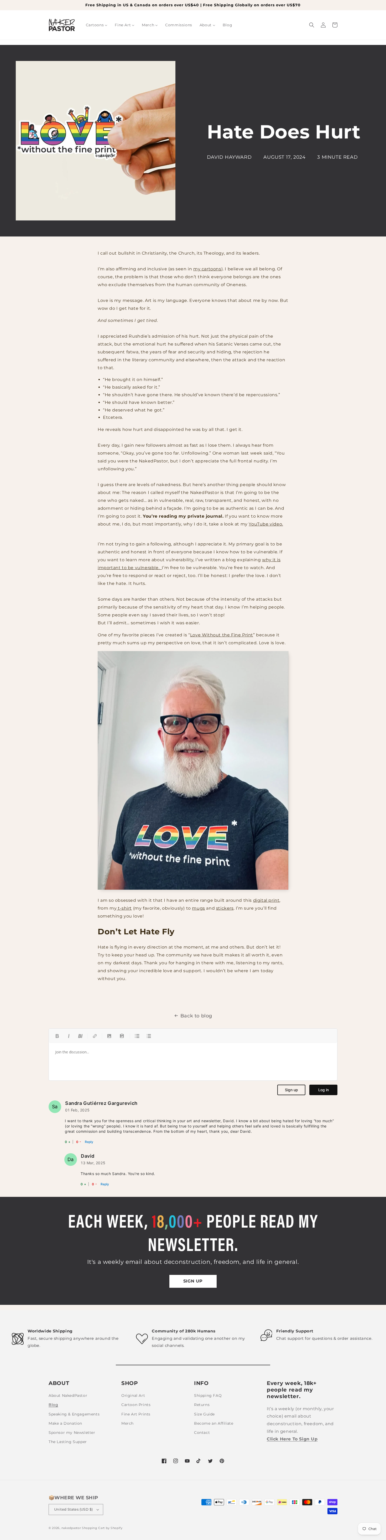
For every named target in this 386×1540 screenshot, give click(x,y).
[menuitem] (96, 24)
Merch (127, 1423)
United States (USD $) (73, 1509)
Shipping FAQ (208, 1395)
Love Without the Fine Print (221, 634)
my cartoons (207, 268)
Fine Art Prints (135, 1414)
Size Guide (204, 1414)
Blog (53, 1404)
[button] (311, 25)
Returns (202, 1404)
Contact (202, 1432)
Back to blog (196, 1016)
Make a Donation (65, 1423)
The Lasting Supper (68, 1441)
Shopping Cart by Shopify (102, 1528)
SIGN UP (193, 1281)
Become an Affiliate (213, 1423)
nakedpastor (71, 1528)
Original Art (133, 1395)
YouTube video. (266, 524)
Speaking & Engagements (74, 1414)
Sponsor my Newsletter (72, 1432)
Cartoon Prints (135, 1404)
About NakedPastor (68, 1395)
